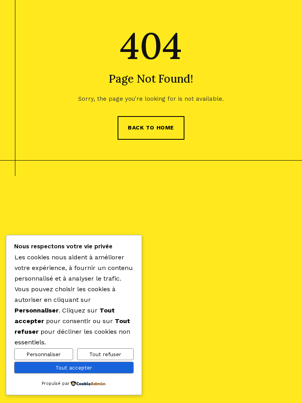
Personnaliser (43, 354)
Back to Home (151, 127)
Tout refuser (105, 354)
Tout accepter (73, 368)
